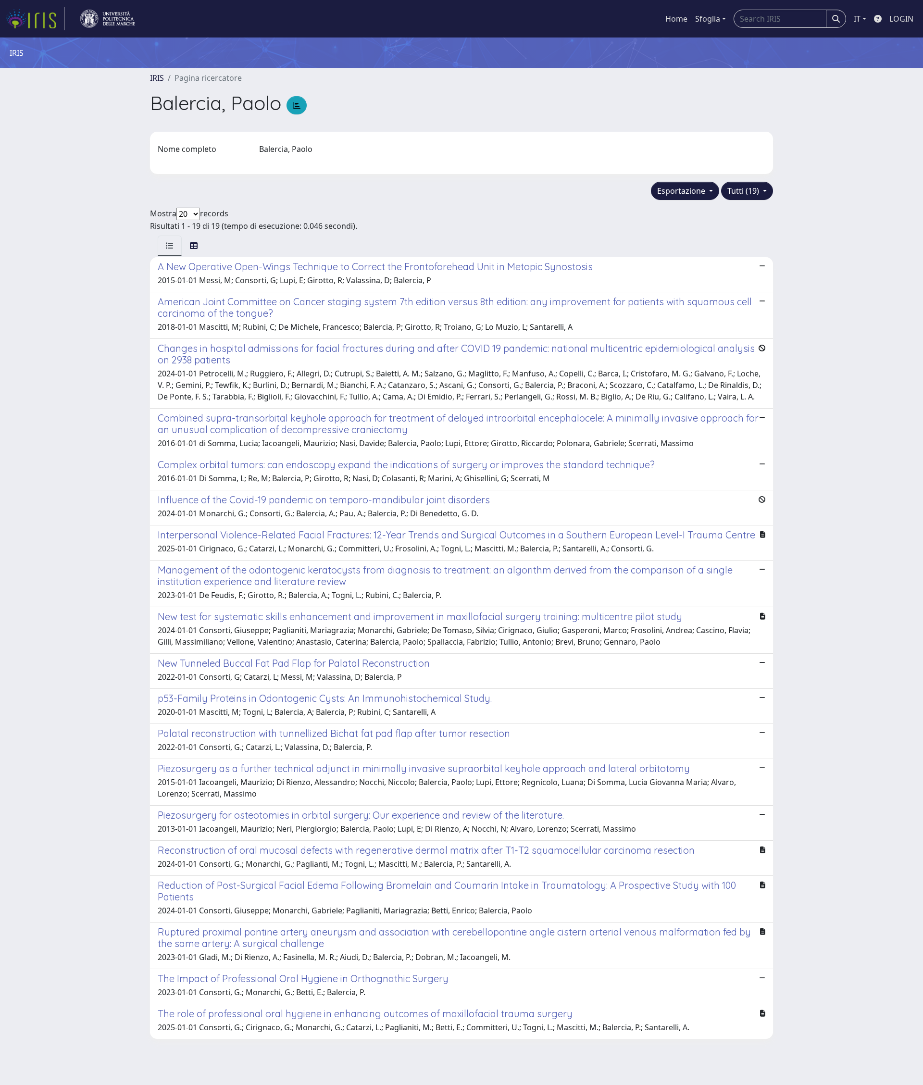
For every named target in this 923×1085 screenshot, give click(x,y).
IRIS (157, 78)
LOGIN (901, 18)
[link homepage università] (107, 18)
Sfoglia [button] (707, 18)
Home (676, 18)
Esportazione (682, 191)
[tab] (170, 246)
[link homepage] (35, 18)
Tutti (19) (744, 191)
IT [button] (857, 18)
